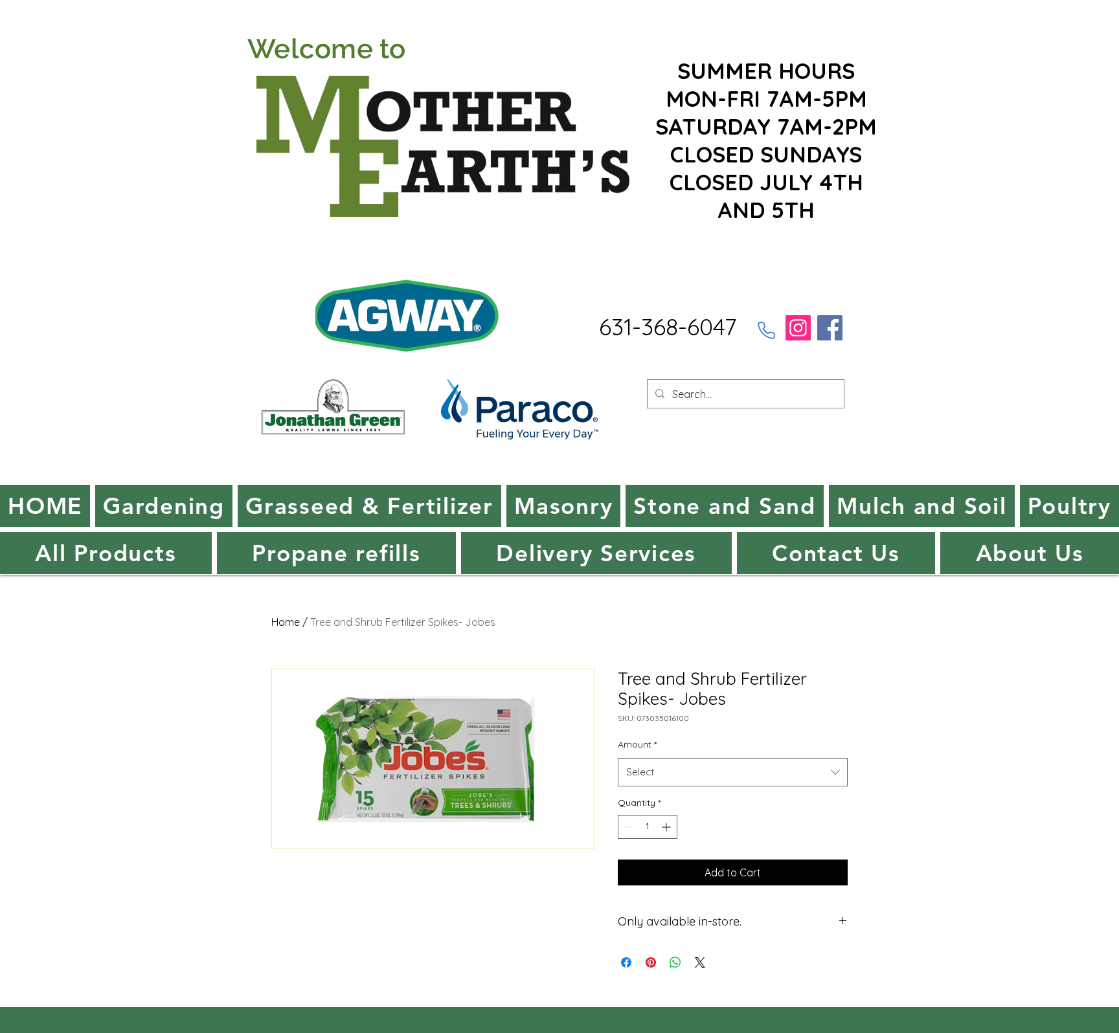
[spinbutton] (647, 827)
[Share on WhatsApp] (675, 962)
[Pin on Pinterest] (651, 962)
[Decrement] (628, 827)
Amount (637, 744)
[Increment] (667, 827)
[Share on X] (700, 962)
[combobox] (733, 772)
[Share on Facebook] (626, 962)
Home (285, 622)
